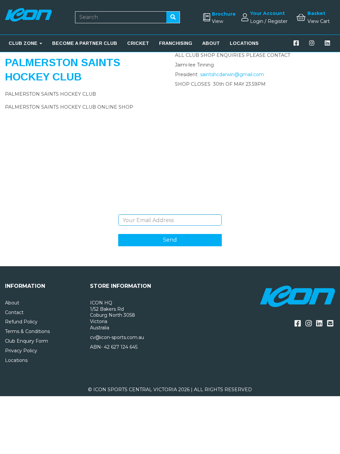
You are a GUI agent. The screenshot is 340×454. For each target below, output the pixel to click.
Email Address (170, 209)
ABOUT (211, 43)
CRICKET (138, 43)
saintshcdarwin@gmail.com (232, 74)
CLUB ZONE (24, 43)
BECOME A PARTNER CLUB (84, 43)
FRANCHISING (175, 43)
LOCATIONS (244, 43)
